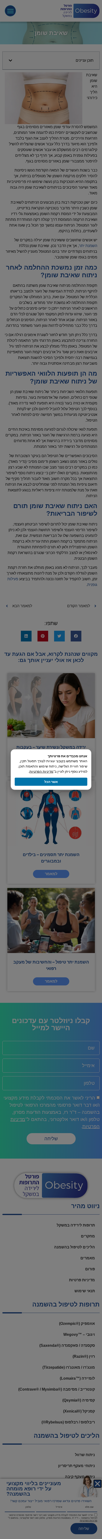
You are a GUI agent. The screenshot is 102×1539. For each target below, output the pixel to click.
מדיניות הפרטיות (41, 771)
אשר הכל (51, 782)
